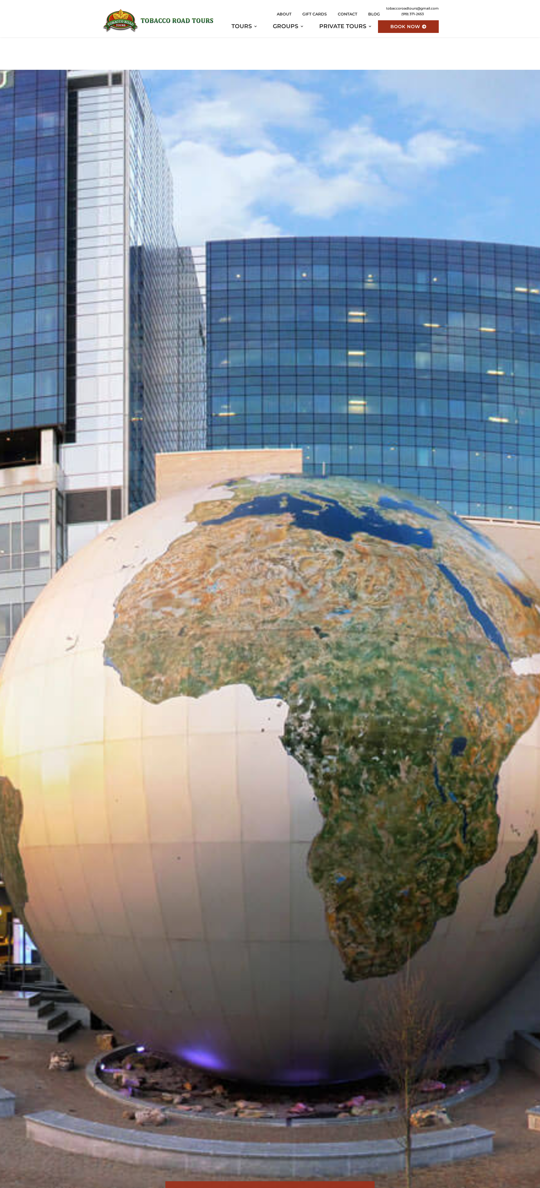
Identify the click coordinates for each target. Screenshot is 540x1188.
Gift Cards (314, 14)
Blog (374, 14)
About (284, 14)
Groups (285, 27)
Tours (241, 27)
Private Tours (342, 27)
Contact (347, 14)
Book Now (405, 26)
